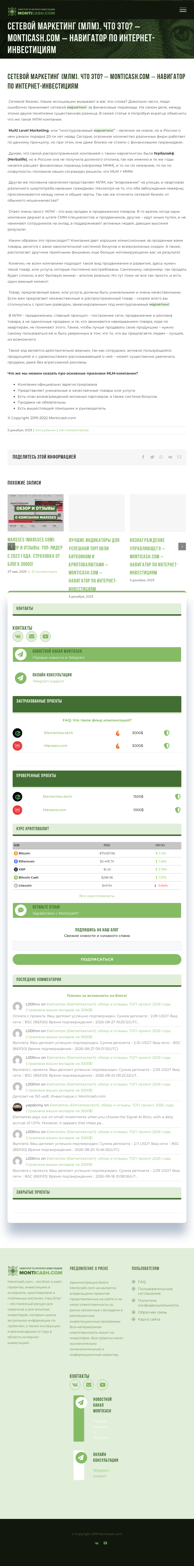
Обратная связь (152, 1312)
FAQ (142, 1282)
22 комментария (44, 571)
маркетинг (77, 107)
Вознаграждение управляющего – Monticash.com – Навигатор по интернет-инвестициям (154, 557)
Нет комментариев (74, 430)
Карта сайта (149, 1319)
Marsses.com (55, 745)
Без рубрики (46, 430)
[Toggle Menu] (183, 10)
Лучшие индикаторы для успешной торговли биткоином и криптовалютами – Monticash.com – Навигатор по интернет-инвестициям (94, 565)
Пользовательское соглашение (155, 1291)
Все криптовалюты (97, 896)
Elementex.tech (58, 733)
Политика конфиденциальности (158, 1302)
